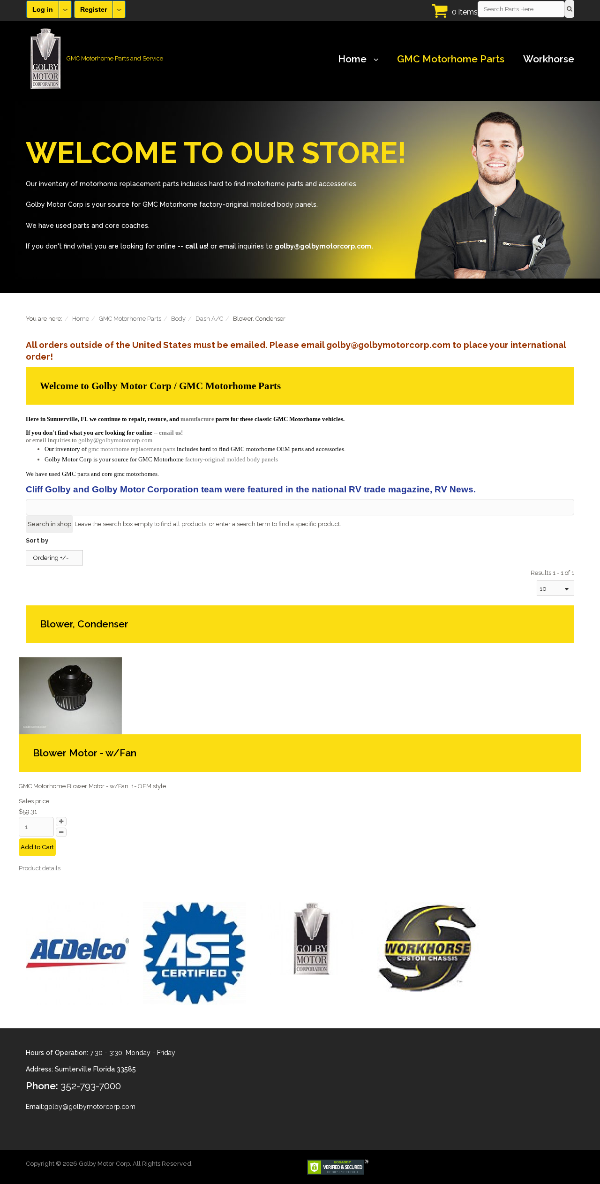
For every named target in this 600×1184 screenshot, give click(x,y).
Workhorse (548, 59)
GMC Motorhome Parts (450, 59)
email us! (171, 432)
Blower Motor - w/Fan (84, 753)
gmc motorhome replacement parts (131, 448)
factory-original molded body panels (231, 459)
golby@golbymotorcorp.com (115, 440)
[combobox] (555, 588)
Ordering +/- (50, 557)
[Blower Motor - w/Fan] (70, 695)
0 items (465, 12)
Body (178, 318)
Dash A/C (209, 318)
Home (352, 59)
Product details (39, 868)
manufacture (197, 418)
